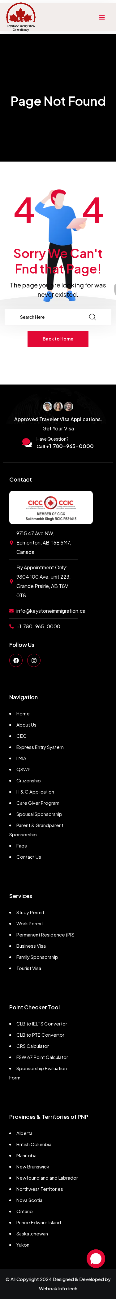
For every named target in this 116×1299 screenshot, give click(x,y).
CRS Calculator (32, 1046)
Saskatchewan (32, 1233)
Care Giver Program (37, 803)
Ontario (24, 1211)
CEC (21, 736)
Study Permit (30, 912)
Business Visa (31, 946)
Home (23, 713)
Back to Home (58, 338)
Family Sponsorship (37, 957)
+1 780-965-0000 (65, 446)
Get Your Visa (58, 428)
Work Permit (29, 923)
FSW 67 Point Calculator (42, 1057)
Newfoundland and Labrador (47, 1178)
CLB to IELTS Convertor (41, 1023)
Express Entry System (40, 747)
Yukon (22, 1245)
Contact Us (28, 857)
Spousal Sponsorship (39, 814)
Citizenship (28, 780)
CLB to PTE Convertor (40, 1035)
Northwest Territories (39, 1189)
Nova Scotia (29, 1200)
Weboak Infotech (58, 1288)
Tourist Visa (28, 968)
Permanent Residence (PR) (45, 934)
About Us (26, 724)
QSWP (23, 769)
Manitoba (26, 1155)
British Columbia (33, 1144)
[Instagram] (34, 660)
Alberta (24, 1133)
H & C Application (35, 791)
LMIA (21, 758)
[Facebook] (16, 660)
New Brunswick (32, 1166)
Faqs (21, 845)
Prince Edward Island (38, 1222)
